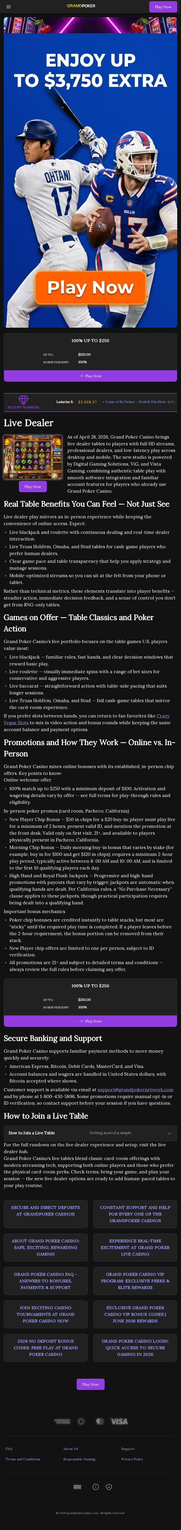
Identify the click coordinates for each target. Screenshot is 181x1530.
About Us (70, 1449)
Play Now (163, 6)
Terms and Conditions (23, 1459)
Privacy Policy (132, 1459)
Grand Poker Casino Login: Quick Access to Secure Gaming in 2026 (135, 1347)
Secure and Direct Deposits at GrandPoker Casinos (45, 1211)
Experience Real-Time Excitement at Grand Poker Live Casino (135, 1247)
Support (128, 1449)
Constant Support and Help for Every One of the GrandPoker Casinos (135, 1214)
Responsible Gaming (79, 1459)
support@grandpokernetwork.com (135, 1089)
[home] (81, 10)
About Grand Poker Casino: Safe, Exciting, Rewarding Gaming (45, 1247)
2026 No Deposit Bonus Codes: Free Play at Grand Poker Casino (46, 1347)
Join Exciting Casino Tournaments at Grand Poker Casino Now (46, 1314)
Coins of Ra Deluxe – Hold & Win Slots (122, 402)
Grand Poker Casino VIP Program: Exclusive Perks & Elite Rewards (135, 1281)
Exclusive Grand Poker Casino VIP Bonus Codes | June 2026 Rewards (135, 1314)
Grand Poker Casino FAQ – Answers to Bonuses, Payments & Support (46, 1281)
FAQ (9, 1449)
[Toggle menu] (8, 7)
